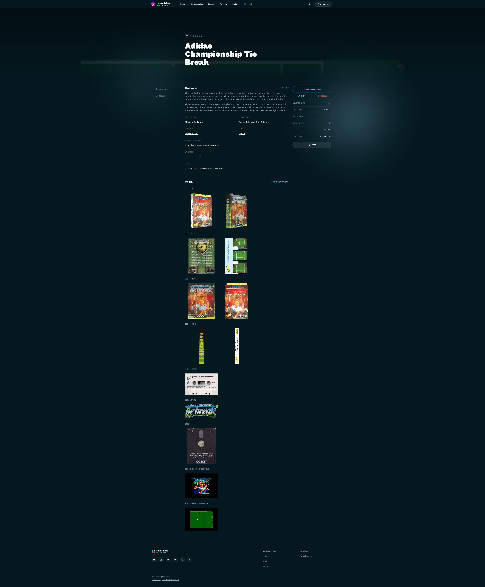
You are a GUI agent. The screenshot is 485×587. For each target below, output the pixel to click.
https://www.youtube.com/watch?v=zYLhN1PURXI (204, 168)
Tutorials (223, 4)
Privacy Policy (156, 580)
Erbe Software (263, 122)
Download (303, 551)
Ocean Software (246, 122)
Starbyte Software (194, 122)
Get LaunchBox (197, 4)
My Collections (249, 4)
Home (182, 4)
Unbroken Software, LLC (170, 580)
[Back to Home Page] (161, 4)
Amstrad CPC (191, 133)
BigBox (235, 4)
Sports (242, 133)
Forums (211, 4)
